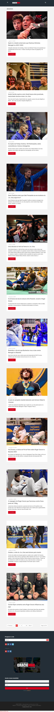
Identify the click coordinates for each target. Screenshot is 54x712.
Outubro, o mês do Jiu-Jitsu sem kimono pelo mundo (24, 552)
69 (26, 625)
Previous (10, 625)
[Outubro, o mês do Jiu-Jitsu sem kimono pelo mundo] (27, 534)
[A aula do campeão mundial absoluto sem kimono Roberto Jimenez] (27, 382)
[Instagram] (8, 644)
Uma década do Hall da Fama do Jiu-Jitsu (21, 246)
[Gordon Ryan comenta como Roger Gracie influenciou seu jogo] (27, 586)
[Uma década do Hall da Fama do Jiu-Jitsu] (27, 228)
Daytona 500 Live (4, 711)
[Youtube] (6, 644)
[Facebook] (11, 644)
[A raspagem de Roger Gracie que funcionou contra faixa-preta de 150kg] (27, 483)
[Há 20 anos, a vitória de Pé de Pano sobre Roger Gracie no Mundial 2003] (27, 431)
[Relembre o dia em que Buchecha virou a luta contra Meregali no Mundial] (27, 332)
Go (47, 639)
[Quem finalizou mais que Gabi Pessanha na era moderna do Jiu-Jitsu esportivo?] (27, 177)
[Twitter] (13, 644)
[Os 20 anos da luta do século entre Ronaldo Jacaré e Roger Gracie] (27, 281)
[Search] (45, 2)
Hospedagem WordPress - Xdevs (27, 706)
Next (30, 625)
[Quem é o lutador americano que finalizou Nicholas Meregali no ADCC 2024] (27, 25)
